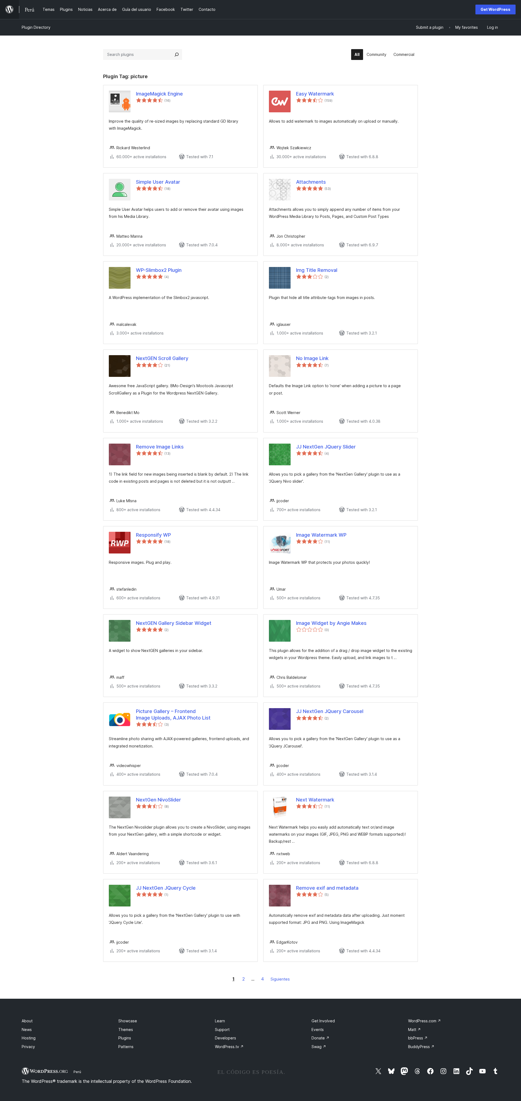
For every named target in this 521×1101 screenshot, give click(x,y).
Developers (225, 1038)
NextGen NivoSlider (158, 800)
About (27, 1021)
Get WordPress (495, 9)
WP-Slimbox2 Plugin (159, 270)
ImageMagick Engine (159, 94)
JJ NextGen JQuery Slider (326, 447)
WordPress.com (424, 1021)
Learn (220, 1021)
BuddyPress (421, 1046)
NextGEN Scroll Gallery (162, 358)
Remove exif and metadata (327, 888)
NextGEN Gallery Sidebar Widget (173, 623)
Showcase (127, 1021)
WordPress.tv (229, 1046)
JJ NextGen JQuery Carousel (329, 711)
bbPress (418, 1038)
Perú (77, 1072)
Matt (414, 1029)
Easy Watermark (315, 94)
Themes (125, 1029)
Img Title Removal (316, 270)
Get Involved (323, 1021)
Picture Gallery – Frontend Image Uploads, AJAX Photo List (173, 714)
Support (222, 1029)
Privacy (28, 1046)
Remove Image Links (160, 447)
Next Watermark (315, 800)
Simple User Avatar (158, 182)
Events (318, 1029)
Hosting (29, 1038)
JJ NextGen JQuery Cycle (166, 888)
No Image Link (312, 358)
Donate (320, 1038)
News (27, 1029)
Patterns (126, 1046)
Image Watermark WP (321, 535)
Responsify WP (153, 535)
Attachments (311, 182)
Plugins (124, 1038)
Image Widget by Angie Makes (331, 623)
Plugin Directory (36, 27)
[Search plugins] (176, 54)
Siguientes (280, 979)
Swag (319, 1046)
